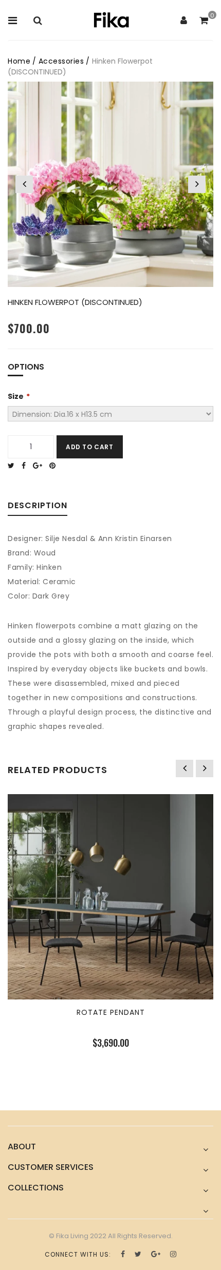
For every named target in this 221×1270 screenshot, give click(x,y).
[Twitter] (14, 465)
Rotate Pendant (111, 1012)
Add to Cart (90, 446)
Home (19, 61)
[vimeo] (55, 465)
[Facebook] (26, 465)
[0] (203, 21)
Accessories (61, 61)
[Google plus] (40, 465)
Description (37, 506)
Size (16, 396)
